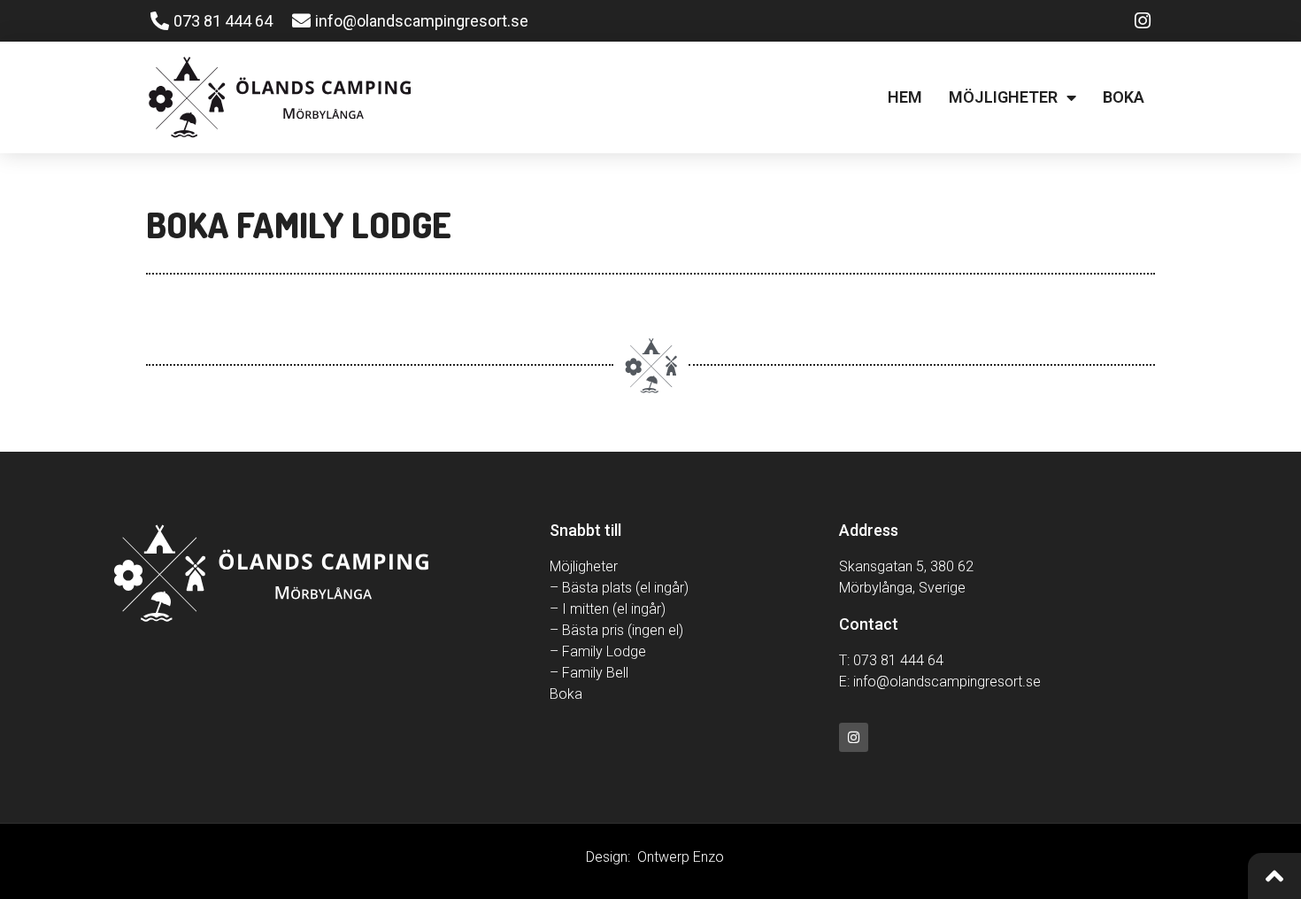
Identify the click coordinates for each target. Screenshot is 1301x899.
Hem (905, 97)
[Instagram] (853, 737)
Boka (1123, 97)
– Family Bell (589, 672)
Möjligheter (1003, 97)
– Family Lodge (598, 651)
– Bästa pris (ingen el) (616, 630)
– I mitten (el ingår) (608, 609)
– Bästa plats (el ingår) (619, 587)
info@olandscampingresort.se (947, 681)
